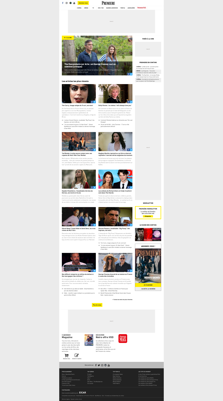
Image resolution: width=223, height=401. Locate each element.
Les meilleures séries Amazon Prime (148, 379)
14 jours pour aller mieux (68, 385)
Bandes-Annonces (112, 8)
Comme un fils (66, 383)
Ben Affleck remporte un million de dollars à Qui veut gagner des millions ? (77, 275)
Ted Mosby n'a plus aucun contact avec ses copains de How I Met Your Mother (77, 154)
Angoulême (131, 8)
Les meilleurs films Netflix (145, 383)
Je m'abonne (148, 285)
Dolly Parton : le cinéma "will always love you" (115, 105)
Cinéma (79, 8)
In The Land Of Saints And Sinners (71, 379)
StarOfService (98, 395)
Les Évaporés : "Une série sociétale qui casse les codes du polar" (146, 71)
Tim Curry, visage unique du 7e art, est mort (77, 105)
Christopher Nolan (118, 374)
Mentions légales (66, 399)
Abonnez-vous (83, 3)
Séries (86, 8)
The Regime (90, 376)
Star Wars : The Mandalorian (95, 381)
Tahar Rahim (116, 383)
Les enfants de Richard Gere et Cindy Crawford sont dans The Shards (114, 192)
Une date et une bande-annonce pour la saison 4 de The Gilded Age (147, 80)
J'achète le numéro (148, 289)
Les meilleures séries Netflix (146, 378)
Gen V (88, 378)
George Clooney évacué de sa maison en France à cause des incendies (115, 275)
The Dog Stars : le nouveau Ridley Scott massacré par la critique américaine (147, 76)
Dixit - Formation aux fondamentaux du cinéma (113, 395)
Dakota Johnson (117, 378)
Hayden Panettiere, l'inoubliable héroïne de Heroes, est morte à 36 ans (77, 192)
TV (93, 8)
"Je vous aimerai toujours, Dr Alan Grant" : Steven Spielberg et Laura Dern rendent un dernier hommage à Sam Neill (79, 126)
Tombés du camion (67, 378)
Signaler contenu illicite (76, 399)
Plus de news (97, 305)
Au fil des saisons (66, 381)
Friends (89, 374)
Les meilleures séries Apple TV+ (146, 381)
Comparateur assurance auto (68, 395)
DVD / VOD (101, 8)
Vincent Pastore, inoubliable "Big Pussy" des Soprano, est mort (114, 229)
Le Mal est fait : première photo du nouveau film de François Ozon (147, 67)
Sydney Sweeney (117, 379)
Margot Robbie (117, 381)
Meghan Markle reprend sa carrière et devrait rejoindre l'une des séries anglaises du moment (115, 154)
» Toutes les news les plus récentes (122, 299)
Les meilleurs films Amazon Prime (147, 385)
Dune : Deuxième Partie (68, 374)
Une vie (64, 376)
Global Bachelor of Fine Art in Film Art (85, 395)
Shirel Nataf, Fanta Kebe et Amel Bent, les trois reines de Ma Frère (78, 229)
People (122, 8)
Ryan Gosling (116, 376)
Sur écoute (90, 383)
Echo (88, 379)
